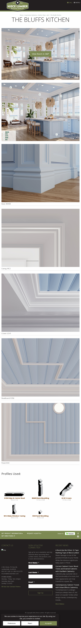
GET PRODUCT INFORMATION (11, 533)
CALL (70, 2)
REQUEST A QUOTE (33, 533)
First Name (33, 563)
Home (21, 15)
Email (31, 582)
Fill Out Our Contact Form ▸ (10, 587)
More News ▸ (60, 604)
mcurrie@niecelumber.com (10, 574)
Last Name (33, 572)
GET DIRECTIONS (7, 536)
